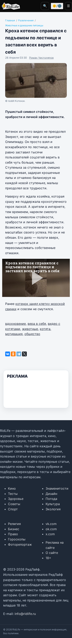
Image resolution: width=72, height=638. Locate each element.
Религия (14, 524)
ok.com (51, 529)
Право (13, 534)
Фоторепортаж (20, 544)
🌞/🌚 (57, 6)
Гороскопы (16, 539)
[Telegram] (18, 354)
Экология (53, 509)
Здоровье (15, 499)
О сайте (52, 553)
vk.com (51, 524)
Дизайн (51, 494)
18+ (48, 558)
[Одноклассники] (13, 354)
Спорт (13, 509)
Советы (14, 504)
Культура (53, 504)
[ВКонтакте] (7, 354)
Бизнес (13, 529)
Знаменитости (57, 488)
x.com (50, 534)
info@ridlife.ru (25, 614)
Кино (12, 488)
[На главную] (10, 6)
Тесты (13, 494)
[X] (24, 354)
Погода (51, 499)
